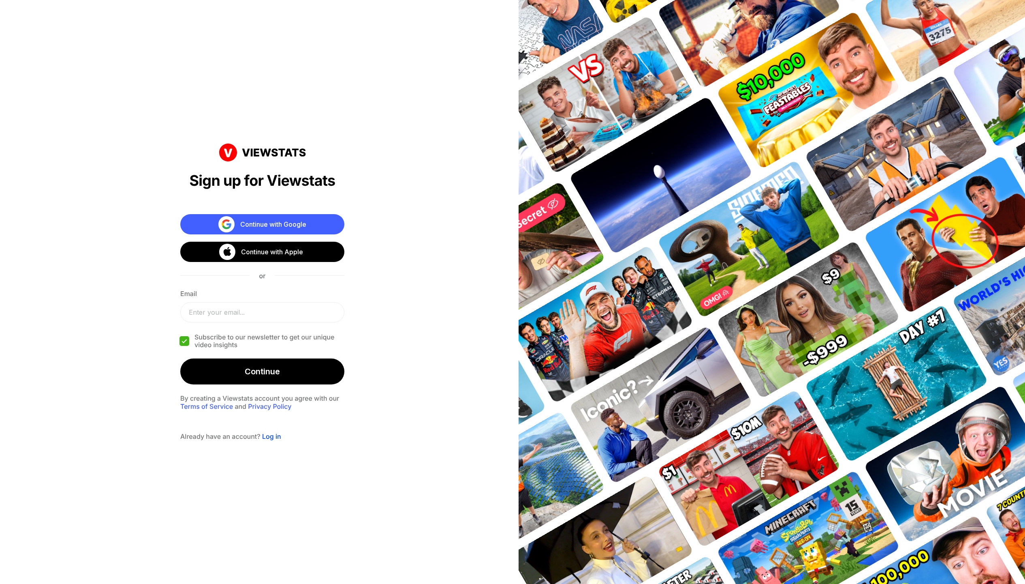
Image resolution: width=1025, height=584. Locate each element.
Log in (271, 436)
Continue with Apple (272, 252)
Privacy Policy (269, 406)
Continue (262, 371)
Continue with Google (273, 224)
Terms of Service (206, 406)
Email (188, 294)
